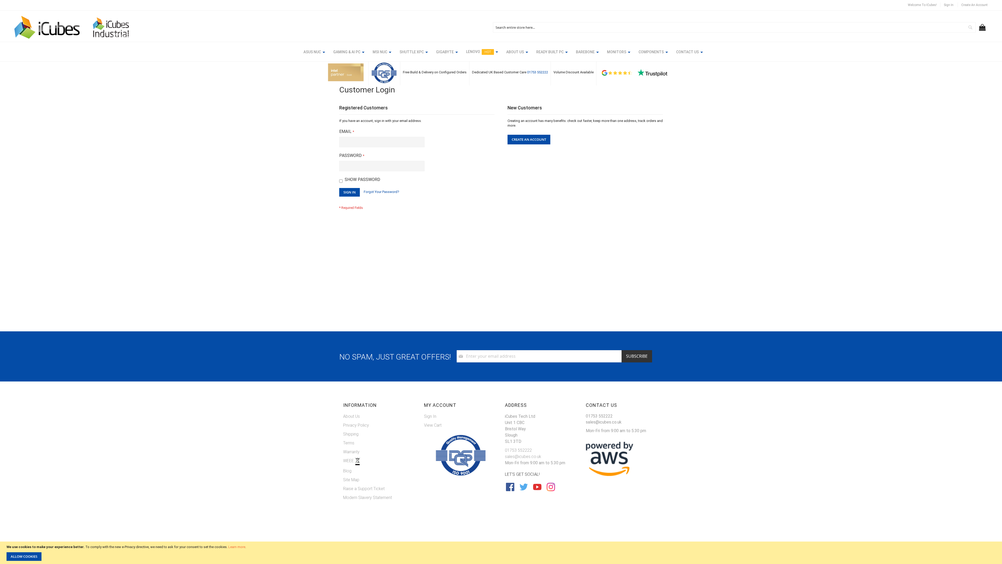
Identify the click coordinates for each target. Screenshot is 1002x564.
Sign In (948, 5)
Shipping (351, 434)
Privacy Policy (356, 425)
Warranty (351, 451)
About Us (351, 416)
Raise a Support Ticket (364, 488)
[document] (502, 553)
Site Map (351, 479)
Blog (347, 470)
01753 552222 (537, 72)
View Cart (433, 425)
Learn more (236, 547)
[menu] (501, 53)
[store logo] (47, 27)
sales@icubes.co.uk (523, 456)
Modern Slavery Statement (367, 497)
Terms (348, 442)
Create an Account (974, 5)
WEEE (349, 460)
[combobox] (734, 27)
